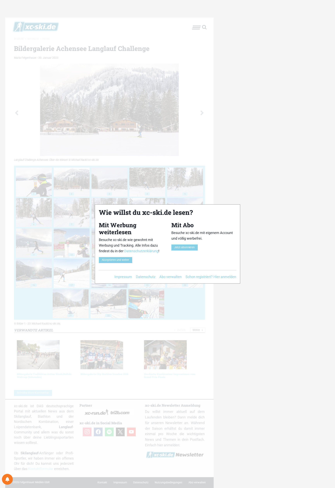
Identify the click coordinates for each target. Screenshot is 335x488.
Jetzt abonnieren (184, 247)
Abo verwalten (170, 277)
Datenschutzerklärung (141, 251)
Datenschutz (145, 277)
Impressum (123, 277)
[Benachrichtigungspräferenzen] (7, 479)
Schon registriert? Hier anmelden (211, 277)
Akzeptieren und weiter (115, 260)
